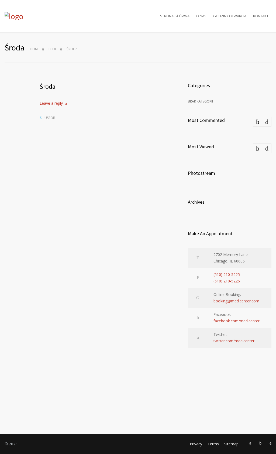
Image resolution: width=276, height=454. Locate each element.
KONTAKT (260, 15)
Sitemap (231, 443)
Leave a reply (51, 103)
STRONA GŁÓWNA (174, 15)
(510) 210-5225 (226, 274)
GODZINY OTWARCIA (229, 15)
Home (34, 49)
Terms (213, 443)
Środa (48, 86)
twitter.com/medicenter (233, 340)
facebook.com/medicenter (236, 320)
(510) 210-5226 (226, 281)
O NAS (201, 15)
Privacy (196, 443)
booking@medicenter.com (236, 300)
